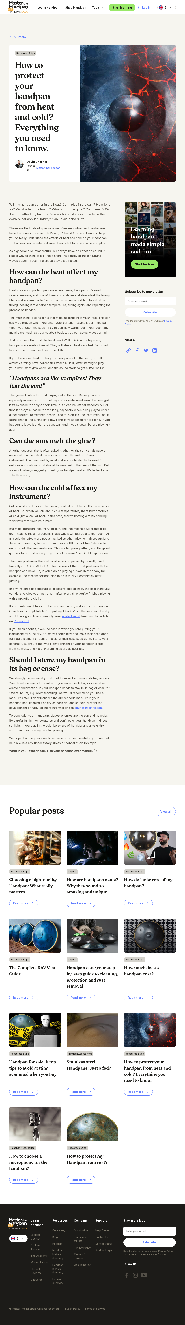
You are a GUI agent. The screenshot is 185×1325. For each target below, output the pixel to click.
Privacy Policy (82, 1247)
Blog (55, 1237)
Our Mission (81, 1230)
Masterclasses (39, 1262)
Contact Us (101, 1237)
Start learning (122, 7)
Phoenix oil (21, 621)
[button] (98, 7)
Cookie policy (82, 1264)
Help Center (102, 1230)
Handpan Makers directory (57, 1254)
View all (165, 811)
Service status (103, 1243)
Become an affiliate (80, 1239)
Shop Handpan (75, 7)
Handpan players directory (57, 1268)
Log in (146, 7)
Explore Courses (36, 1236)
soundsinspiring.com (89, 708)
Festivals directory (57, 1281)
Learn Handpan (48, 7)
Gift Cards (36, 1279)
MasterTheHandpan (48, 167)
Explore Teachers (36, 1247)
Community (58, 1230)
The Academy (39, 1255)
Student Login (103, 1250)
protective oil (71, 616)
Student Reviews (36, 1271)
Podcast (57, 1243)
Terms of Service (79, 1256)
